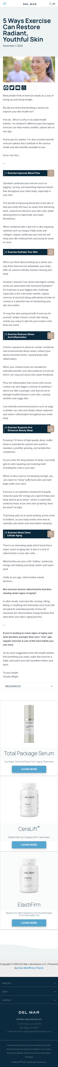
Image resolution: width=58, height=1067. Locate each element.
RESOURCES (13, 686)
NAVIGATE (6, 983)
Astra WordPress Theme (30, 968)
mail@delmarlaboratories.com (37, 1031)
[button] (29, 769)
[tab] (29, 686)
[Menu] (7, 3)
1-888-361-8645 (14, 1031)
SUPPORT (6, 1000)
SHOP (4, 991)
